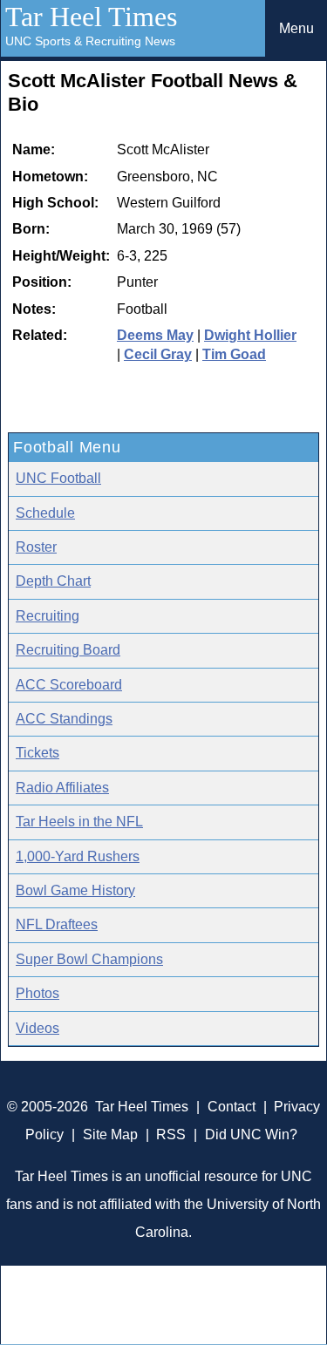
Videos (37, 1028)
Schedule (45, 513)
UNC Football (58, 478)
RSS (171, 1134)
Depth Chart (53, 581)
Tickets (37, 752)
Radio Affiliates (62, 787)
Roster (36, 547)
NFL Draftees (57, 924)
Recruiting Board (68, 649)
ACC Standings (64, 718)
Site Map (110, 1134)
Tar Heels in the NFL (79, 821)
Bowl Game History (75, 890)
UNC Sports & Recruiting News (90, 41)
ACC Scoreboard (69, 684)
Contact (231, 1106)
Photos (37, 993)
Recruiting (47, 615)
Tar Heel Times (91, 16)
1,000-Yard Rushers (78, 856)
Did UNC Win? (251, 1134)
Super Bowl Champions (89, 959)
